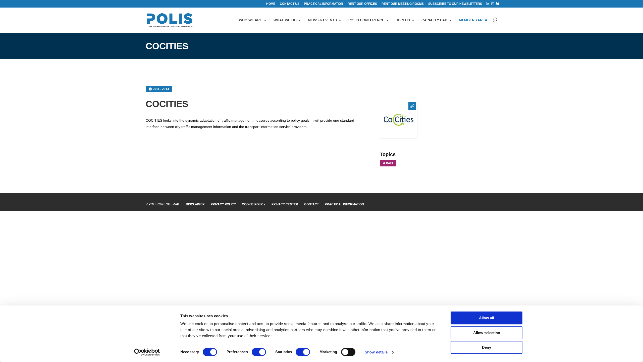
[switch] (259, 352)
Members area (473, 20)
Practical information (323, 4)
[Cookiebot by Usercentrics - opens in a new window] (147, 352)
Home (270, 4)
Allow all (486, 318)
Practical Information (344, 204)
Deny (486, 347)
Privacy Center (285, 204)
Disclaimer (195, 204)
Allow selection (486, 333)
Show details (376, 352)
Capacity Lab (434, 20)
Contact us (289, 4)
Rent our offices (362, 4)
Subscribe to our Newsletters (455, 4)
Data (389, 163)
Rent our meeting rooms (403, 4)
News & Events (322, 20)
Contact (311, 204)
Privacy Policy (223, 204)
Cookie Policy (253, 204)
